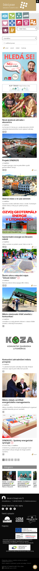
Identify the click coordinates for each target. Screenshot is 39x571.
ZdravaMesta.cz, (6, 501)
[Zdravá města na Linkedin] (7, 509)
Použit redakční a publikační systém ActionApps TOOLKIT (16, 563)
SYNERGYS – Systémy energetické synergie (17, 441)
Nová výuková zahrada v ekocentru (13, 121)
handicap (23, 48)
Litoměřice (7, 38)
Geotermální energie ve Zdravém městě (17, 238)
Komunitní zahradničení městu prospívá (16, 360)
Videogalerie (8, 467)
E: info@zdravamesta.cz (29, 501)
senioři (12, 48)
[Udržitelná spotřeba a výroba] (18, 15)
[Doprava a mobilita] (26, 15)
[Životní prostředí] (12, 15)
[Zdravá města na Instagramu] (11, 509)
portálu (15, 540)
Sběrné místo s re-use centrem (16, 198)
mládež (18, 48)
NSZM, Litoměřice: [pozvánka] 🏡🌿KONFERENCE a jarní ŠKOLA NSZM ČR (24, 485)
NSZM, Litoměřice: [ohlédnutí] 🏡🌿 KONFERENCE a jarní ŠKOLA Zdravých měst (8, 485)
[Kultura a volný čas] (26, 22)
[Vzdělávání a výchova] (19, 22)
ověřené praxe (10, 43)
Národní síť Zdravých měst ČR (15, 498)
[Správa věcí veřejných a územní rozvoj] (4, 16)
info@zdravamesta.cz (7, 561)
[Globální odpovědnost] (5, 30)
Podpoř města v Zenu (19, 86)
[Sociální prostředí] (33, 22)
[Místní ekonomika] (12, 23)
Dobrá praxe (10, 6)
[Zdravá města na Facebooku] (3, 509)
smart (6, 48)
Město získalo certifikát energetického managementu (16, 401)
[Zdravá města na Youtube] (15, 509)
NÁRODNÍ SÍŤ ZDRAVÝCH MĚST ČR (10, 566)
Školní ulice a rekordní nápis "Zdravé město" (15, 276)
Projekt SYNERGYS (10, 160)
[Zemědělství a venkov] (12, 30)
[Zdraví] (5, 23)
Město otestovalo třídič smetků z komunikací (17, 315)
